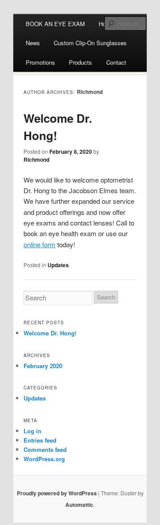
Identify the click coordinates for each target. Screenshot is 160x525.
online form (40, 244)
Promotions (40, 62)
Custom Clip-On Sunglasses (90, 43)
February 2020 (43, 366)
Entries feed (40, 440)
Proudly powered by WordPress (57, 493)
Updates (58, 265)
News (33, 43)
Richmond (90, 92)
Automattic (79, 505)
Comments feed (45, 449)
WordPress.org (44, 459)
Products (80, 62)
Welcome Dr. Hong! (50, 333)
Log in (32, 431)
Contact (116, 62)
